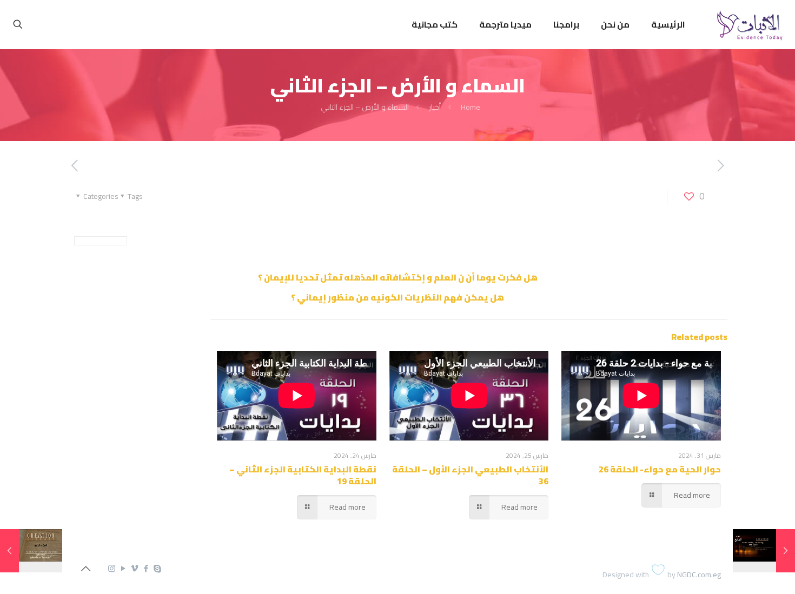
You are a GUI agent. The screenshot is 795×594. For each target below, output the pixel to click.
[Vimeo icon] (134, 568)
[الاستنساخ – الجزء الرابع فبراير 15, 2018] (764, 550)
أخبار (435, 107)
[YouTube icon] (123, 568)
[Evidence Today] (748, 24)
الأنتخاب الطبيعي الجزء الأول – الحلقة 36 (470, 475)
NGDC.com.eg (699, 575)
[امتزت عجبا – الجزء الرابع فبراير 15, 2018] (31, 550)
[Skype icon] (157, 568)
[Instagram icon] (112, 568)
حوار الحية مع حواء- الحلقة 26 (660, 469)
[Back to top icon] (85, 568)
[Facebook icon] (146, 568)
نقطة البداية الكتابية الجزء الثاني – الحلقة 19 (302, 475)
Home (470, 107)
